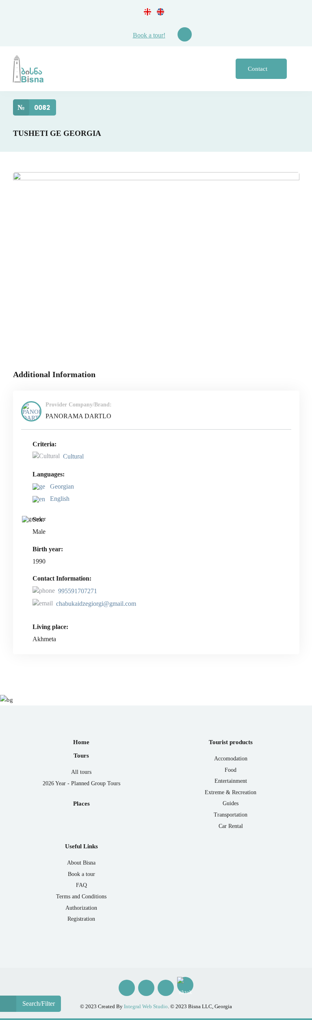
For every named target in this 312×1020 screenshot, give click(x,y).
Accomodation (230, 759)
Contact (258, 69)
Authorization (81, 908)
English (58, 498)
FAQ (81, 885)
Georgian (61, 486)
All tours (81, 772)
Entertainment (230, 781)
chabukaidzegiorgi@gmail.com (96, 603)
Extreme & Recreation (230, 792)
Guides (230, 803)
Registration (81, 919)
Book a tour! (149, 35)
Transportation (230, 815)
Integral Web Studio (146, 1006)
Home (81, 742)
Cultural (73, 456)
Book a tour (81, 874)
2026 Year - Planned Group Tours (81, 783)
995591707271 (77, 591)
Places (81, 803)
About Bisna (81, 863)
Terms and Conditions (81, 896)
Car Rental (231, 826)
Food (230, 770)
